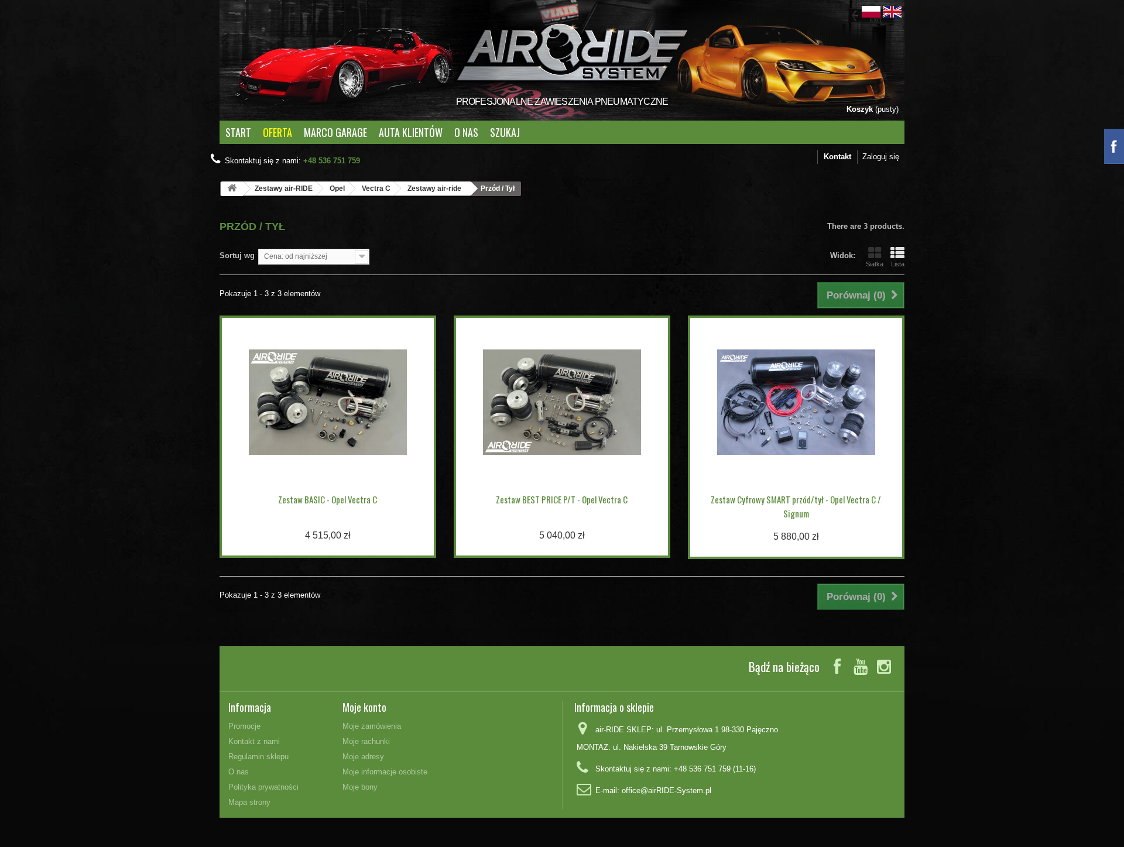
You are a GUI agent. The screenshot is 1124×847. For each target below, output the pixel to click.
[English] (892, 10)
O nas (466, 132)
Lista (897, 264)
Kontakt (837, 156)
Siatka (874, 264)
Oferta (277, 132)
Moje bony (360, 787)
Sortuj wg (237, 255)
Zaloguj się (880, 156)
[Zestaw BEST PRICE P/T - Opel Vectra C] (562, 402)
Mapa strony (249, 802)
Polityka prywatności (263, 787)
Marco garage (335, 132)
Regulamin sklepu (258, 756)
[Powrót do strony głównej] (232, 188)
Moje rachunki (366, 741)
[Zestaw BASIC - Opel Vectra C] (328, 402)
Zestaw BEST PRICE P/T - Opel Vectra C (562, 499)
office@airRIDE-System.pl (666, 790)
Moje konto (364, 707)
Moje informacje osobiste (384, 771)
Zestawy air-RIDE (284, 188)
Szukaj (505, 132)
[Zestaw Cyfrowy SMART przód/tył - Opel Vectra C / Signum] (796, 402)
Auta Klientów (411, 132)
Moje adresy (363, 756)
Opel (337, 188)
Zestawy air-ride (434, 188)
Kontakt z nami (254, 741)
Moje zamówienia (371, 726)
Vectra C (376, 188)
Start (238, 132)
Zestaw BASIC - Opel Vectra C (327, 499)
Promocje (244, 726)
